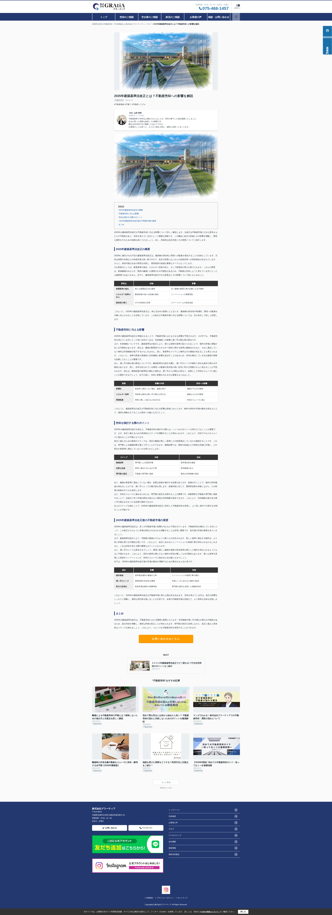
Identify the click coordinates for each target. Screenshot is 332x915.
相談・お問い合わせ (218, 17)
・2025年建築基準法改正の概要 (130, 210)
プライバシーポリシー (165, 898)
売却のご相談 (127, 17)
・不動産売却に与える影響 (128, 214)
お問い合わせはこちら (166, 639)
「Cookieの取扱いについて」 (209, 912)
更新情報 (172, 848)
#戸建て (128, 104)
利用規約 (149, 898)
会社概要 (172, 842)
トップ (103, 17)
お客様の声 (196, 17)
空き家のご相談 (149, 17)
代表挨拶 (172, 816)
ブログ (171, 829)
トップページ (174, 810)
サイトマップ (182, 898)
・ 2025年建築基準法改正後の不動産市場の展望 (136, 221)
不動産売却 (119, 100)
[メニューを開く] (236, 16)
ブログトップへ (166, 788)
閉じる (243, 912)
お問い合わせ (111, 828)
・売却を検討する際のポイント (129, 217)
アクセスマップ (175, 835)
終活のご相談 (173, 17)
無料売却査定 (174, 854)
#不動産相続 (119, 104)
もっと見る (166, 782)
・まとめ (120, 224)
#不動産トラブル (139, 104)
